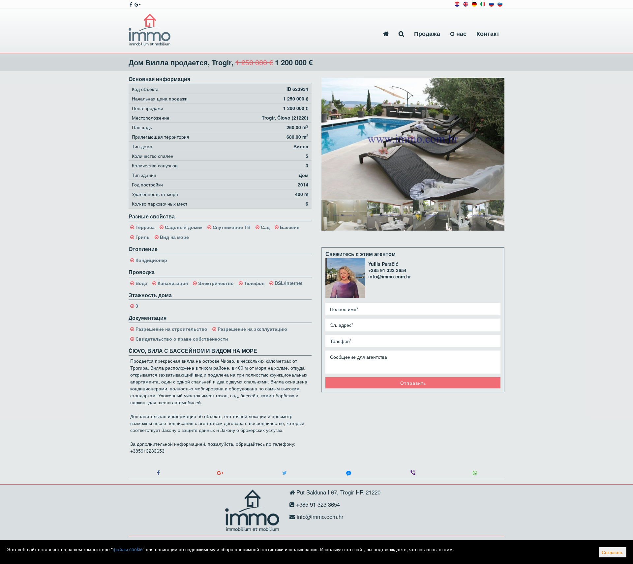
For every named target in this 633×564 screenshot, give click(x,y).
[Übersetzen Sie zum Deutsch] (474, 3)
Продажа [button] (427, 33)
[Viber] (413, 472)
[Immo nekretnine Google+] (137, 4)
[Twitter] (284, 472)
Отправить (413, 383)
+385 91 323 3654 (387, 270)
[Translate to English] (465, 3)
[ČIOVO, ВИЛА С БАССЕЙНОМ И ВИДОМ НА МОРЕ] (412, 139)
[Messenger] (348, 472)
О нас (458, 33)
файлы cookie (128, 549)
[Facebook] (158, 472)
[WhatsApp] (474, 472)
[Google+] (220, 472)
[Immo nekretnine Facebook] (130, 4)
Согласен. (612, 552)
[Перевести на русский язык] (491, 3)
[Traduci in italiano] (482, 3)
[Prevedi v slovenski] (499, 3)
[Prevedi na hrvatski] (457, 3)
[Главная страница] (386, 33)
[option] (344, 215)
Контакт (487, 33)
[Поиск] (401, 33)
